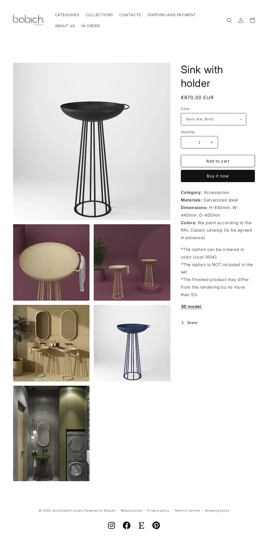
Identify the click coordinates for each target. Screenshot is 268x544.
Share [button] (192, 322)
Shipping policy (217, 510)
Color (185, 108)
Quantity (188, 132)
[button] (229, 20)
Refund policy (131, 510)
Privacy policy (158, 510)
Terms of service (187, 510)
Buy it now (218, 175)
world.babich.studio (67, 510)
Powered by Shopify (100, 510)
